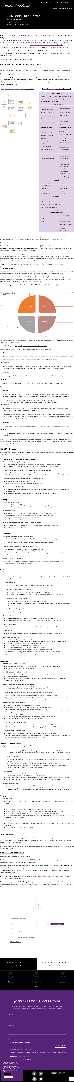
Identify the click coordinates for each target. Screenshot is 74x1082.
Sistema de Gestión (6, 42)
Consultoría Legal (66, 2)
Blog (11, 19)
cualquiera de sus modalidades (23, 42)
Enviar (59, 1046)
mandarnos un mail (52, 876)
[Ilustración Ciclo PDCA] (37, 314)
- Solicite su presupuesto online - (18, 964)
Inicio (42, 2)
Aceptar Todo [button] (7, 1074)
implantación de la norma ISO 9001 (37, 35)
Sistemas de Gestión (52, 2)
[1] (10, 934)
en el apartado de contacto (38, 876)
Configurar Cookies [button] (8, 1077)
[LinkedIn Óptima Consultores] (40, 1075)
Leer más (5, 1071)
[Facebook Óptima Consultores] (33, 1075)
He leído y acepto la (26, 937)
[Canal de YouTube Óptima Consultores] (40, 1081)
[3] (14, 934)
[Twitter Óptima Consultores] (33, 1081)
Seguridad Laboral (58, 8)
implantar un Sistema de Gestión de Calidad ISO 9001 (46, 45)
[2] (12, 934)
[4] (16, 934)
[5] (18, 934)
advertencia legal (30, 937)
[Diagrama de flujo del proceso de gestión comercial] (17, 114)
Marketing (68, 8)
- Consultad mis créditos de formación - (55, 964)
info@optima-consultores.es (58, 1072)
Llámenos (37, 986)
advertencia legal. (25, 1042)
